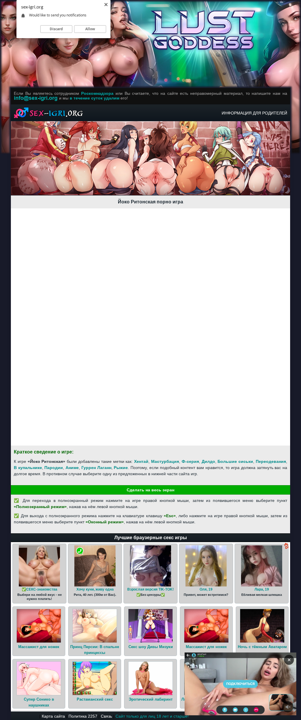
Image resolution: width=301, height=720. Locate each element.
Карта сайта (53, 716)
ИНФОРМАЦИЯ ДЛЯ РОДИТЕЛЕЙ (254, 113)
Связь (106, 716)
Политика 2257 (82, 716)
